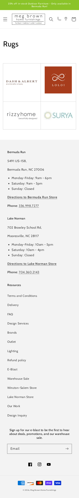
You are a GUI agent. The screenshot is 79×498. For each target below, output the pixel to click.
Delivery (13, 305)
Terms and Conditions (22, 296)
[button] (5, 19)
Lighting (12, 351)
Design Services (18, 323)
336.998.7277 (29, 206)
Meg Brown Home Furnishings (43, 490)
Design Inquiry (17, 415)
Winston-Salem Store (22, 388)
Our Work (13, 406)
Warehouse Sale (18, 378)
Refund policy (16, 360)
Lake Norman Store (20, 397)
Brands (12, 332)
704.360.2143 (29, 272)
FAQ (10, 314)
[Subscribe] (67, 448)
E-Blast (12, 369)
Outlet (11, 341)
